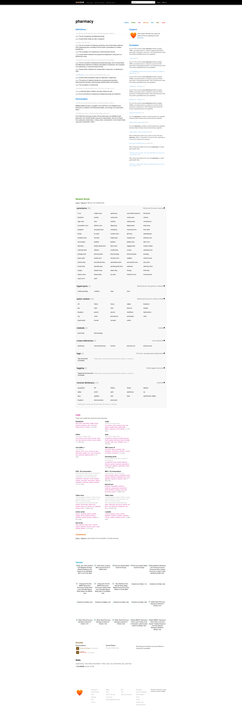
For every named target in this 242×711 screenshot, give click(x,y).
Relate (133, 22)
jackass (99, 440)
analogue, (96, 479)
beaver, (110, 425)
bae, (94, 504)
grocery (113, 312)
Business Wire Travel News (135, 112)
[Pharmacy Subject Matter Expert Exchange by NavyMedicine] (121, 566)
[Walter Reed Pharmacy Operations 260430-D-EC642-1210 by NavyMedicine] (157, 603)
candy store (114, 217)
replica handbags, (125, 440)
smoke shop (81, 266)
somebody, (84, 514)
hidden (78, 434)
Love (163, 22)
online (96, 316)
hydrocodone (147, 312)
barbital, (91, 482)
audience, (113, 517)
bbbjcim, (107, 429)
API (122, 692)
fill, (113, 451)
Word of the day (99, 3)
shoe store (146, 262)
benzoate (96, 482)
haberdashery (147, 234)
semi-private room (132, 262)
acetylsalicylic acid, (121, 477)
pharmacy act (131, 346)
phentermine (114, 316)
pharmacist (81, 333)
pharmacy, (78, 425)
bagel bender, (122, 427)
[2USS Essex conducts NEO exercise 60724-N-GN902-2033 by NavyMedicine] (102, 567)
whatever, (93, 515)
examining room (132, 229)
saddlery (129, 258)
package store (82, 254)
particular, (82, 525)
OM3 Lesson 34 (110, 447)
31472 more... (113, 508)
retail (144, 316)
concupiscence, (109, 462)
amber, (92, 479)
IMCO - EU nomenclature (113, 471)
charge (87, 427)
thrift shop (146, 270)
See (152, 22)
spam (107, 434)
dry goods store (98, 229)
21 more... (91, 528)
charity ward (130, 217)
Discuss (145, 22)
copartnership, (122, 466)
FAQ (92, 699)
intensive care (147, 238)
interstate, (119, 449)
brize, (115, 462)
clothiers (113, 221)
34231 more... (90, 508)
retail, (80, 423)
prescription (130, 316)
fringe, (86, 525)
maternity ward (82, 250)
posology (146, 254)
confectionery (147, 221)
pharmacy (140, 38)
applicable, (98, 506)
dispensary (114, 225)
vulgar (107, 421)
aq (144, 392)
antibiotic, (78, 480)
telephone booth (89, 455)
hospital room (131, 238)
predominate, (108, 466)
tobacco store (82, 274)
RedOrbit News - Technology (136, 86)
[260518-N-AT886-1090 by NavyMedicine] (157, 584)
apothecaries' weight (149, 396)
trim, (89, 453)
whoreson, (90, 440)
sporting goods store (117, 266)
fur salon (96, 234)
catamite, (94, 438)
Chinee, (81, 438)
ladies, (107, 504)
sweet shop (114, 270)
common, (127, 451)
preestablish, (114, 486)
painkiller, (78, 528)
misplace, (85, 453)
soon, (126, 506)
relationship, (112, 504)
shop (112, 291)
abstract (145, 388)
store (128, 291)
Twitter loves (80, 495)
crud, (110, 506)
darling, (90, 506)
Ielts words (79, 523)
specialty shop (98, 266)
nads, (126, 425)
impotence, (119, 425)
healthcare (130, 312)
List (139, 22)
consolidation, (109, 438)
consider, (84, 517)
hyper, (83, 506)
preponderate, (125, 464)
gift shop (129, 234)
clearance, (84, 425)
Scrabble (80, 666)
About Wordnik (95, 692)
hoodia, (107, 440)
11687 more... (111, 467)
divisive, (83, 515)
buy (79, 308)
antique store (98, 213)
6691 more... (122, 492)
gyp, (124, 425)
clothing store (131, 221)
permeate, (78, 517)
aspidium (96, 396)
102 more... (108, 444)
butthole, (78, 504)
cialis (95, 308)
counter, (91, 451)
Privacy (138, 699)
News (108, 690)
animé (96, 392)
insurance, (84, 440)
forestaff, (119, 462)
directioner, (115, 506)
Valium (96, 304)
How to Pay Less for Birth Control (137, 143)
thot (106, 508)
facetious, (78, 506)
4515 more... (108, 480)
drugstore (80, 229)
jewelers (113, 242)
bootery (96, 217)
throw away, (79, 453)
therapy (129, 270)
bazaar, (96, 423)
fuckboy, (91, 504)
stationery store (148, 266)
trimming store (147, 274)
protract (114, 492)
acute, (128, 477)
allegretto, (115, 466)
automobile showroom (133, 213)
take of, (114, 449)
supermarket (81, 320)
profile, (107, 490)
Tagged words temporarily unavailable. (85, 374)
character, (95, 525)
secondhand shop (99, 262)
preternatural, (123, 488)
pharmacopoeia (131, 254)
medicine (96, 291)
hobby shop (114, 238)
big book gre (109, 484)
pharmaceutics (98, 254)
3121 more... (79, 519)
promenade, (124, 490)
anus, (106, 425)
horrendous (115, 453)
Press (92, 694)
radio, (123, 449)
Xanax (112, 304)
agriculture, (114, 479)
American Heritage (85, 648)
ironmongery (81, 242)
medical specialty (83, 291)
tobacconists (98, 274)
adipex (129, 304)
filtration (83, 528)
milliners (96, 250)
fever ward (146, 229)
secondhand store (116, 262)
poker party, (117, 440)
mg (79, 316)
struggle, (78, 515)
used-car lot (81, 278)
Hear (157, 22)
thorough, (89, 517)
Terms (137, 697)
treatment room (131, 274)
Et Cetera (139, 690)
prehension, (108, 488)
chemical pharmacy (100, 346)
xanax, (116, 442)
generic (96, 312)
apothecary (114, 213)
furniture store (115, 234)
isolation (96, 242)
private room (98, 258)
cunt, (86, 506)
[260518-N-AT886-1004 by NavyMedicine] (84, 602)
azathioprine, (79, 482)
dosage (145, 308)
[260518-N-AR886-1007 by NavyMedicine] (103, 602)
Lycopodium (81, 388)
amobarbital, (122, 475)
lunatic (123, 517)
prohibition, (112, 490)
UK (79, 304)
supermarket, (86, 423)
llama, (107, 506)
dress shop (146, 225)
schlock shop (81, 262)
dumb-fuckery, (85, 504)
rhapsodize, (126, 515)
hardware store (82, 238)
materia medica (148, 246)
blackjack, (121, 442)
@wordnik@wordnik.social (113, 699)
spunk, (95, 440)
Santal (129, 388)
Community (89, 3)
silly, (117, 504)
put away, (96, 451)
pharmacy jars (147, 346)
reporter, (89, 514)
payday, (111, 440)
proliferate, (83, 526)
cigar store (81, 221)
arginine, (98, 480)
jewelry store (131, 242)
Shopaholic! (80, 421)
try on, (87, 451)
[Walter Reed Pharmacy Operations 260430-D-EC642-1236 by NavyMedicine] (121, 622)
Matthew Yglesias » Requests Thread (137, 122)
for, (106, 453)
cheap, (98, 438)
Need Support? (140, 694)
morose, (78, 508)
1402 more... (81, 442)
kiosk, (77, 423)
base (128, 396)
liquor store (114, 246)
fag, (80, 440)
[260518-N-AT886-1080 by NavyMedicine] (139, 602)
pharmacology (115, 254)
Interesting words (110, 457)
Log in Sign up (161, 2)
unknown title (133, 58)
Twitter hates (109, 495)
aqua (79, 396)
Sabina (113, 388)
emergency (114, 229)
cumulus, (107, 517)
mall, (92, 453)
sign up (83, 203)
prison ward (81, 258)
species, (78, 526)
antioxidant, (84, 480)
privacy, (118, 514)
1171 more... (81, 484)
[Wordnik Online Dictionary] (80, 2)
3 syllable (108, 512)
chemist (145, 217)
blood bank (146, 213)
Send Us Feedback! (141, 692)
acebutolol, (113, 477)
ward (95, 278)
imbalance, (114, 515)
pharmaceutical (98, 400)
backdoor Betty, (114, 427)
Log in (77, 203)
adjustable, (108, 479)
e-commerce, (93, 425)
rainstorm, (122, 451)
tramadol (113, 320)
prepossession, (116, 488)
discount (129, 308)
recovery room (115, 258)
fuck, (93, 506)
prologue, (118, 490)
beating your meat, (115, 429)
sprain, (94, 526)
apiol (112, 392)
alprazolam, (86, 479)
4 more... (123, 453)
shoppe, (78, 427)
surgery (80, 270)
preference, (121, 486)
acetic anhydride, (109, 475)
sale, (88, 425)
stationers (130, 266)
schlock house (147, 258)
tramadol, (107, 442)
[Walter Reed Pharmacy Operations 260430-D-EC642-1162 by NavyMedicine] (102, 622)
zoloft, (112, 442)
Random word (110, 3)
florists (79, 234)
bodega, (92, 423)
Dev (122, 690)
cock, (77, 440)
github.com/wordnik (126, 694)
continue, (122, 514)
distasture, (124, 462)
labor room (146, 242)
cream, (98, 526)
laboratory (81, 246)
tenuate (96, 320)
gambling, (115, 438)
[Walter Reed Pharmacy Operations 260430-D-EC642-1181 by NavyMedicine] (84, 622)
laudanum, (108, 464)
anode (124, 479)
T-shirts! (93, 702)
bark (112, 396)
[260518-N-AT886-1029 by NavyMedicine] (121, 602)
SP (95, 388)
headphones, (121, 506)
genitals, (125, 504)
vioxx (125, 442)
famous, (120, 504)
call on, (83, 451)
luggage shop (131, 246)
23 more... (94, 427)
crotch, (114, 425)
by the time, (108, 449)
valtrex (129, 320)
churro (82, 508)
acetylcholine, (79, 479)
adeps (79, 392)
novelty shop (114, 250)
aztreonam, (86, 482)
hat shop (96, 238)
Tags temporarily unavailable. (83, 359)
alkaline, (116, 475)
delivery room (98, 225)
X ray (79, 213)
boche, (89, 438)
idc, (129, 504)
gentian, (113, 464)
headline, (88, 515)
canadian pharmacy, (123, 438)
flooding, (109, 453)
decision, (78, 514)
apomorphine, (92, 480)
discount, (82, 427)
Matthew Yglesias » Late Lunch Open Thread (139, 132)
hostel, (90, 525)
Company (94, 690)
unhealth (94, 517)
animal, (128, 475)
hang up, (78, 451)
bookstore (81, 217)
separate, (113, 514)
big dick (122, 429)
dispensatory (131, 225)
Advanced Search (141, 705)
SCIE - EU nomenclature (83, 471)
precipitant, (108, 486)
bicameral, (119, 464)
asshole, (107, 427)
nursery (129, 250)
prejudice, (120, 515)
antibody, (107, 477)
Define (127, 22)
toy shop (113, 274)
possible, (94, 514)
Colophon (93, 697)
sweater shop (98, 270)
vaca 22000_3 (80, 447)
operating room (148, 250)
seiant (127, 466)
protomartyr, (108, 492)
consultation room (83, 225)
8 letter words (80, 512)
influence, (118, 517)
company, (107, 514)
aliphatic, (120, 479)
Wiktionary (81, 74)
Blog (107, 692)
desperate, (108, 515)
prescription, (108, 451)
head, (77, 525)
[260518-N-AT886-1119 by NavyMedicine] (139, 584)
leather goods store (100, 246)
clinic (95, 221)
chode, (85, 438)
